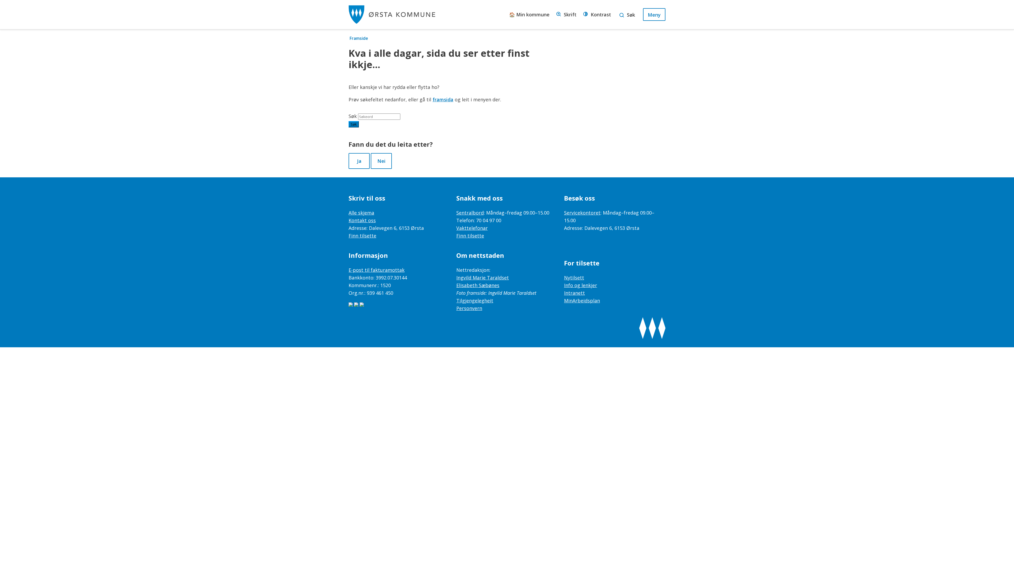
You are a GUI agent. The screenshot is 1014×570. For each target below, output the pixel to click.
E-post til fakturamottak (377, 270)
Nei (381, 161)
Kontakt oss (362, 220)
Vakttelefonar (472, 228)
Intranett (574, 293)
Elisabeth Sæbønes (477, 285)
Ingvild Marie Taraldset (482, 277)
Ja (359, 161)
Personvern (469, 308)
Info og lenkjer (580, 285)
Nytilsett (574, 277)
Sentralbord (470, 213)
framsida (443, 99)
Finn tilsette (362, 235)
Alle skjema (361, 213)
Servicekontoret (582, 213)
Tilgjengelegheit (474, 300)
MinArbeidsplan (582, 300)
